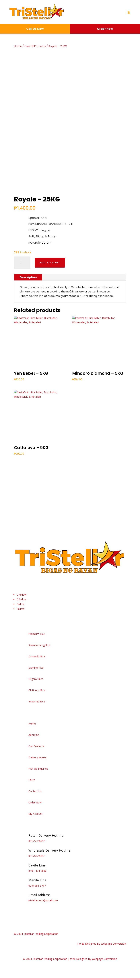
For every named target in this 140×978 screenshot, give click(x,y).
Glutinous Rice (36, 690)
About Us (33, 735)
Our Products (36, 746)
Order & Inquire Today (37, 507)
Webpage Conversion (113, 943)
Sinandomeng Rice (39, 645)
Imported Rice (36, 701)
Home (18, 46)
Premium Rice (36, 634)
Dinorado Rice (36, 656)
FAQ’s (31, 780)
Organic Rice (35, 679)
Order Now (35, 802)
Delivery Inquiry (37, 757)
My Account (35, 813)
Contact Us (35, 791)
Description (28, 277)
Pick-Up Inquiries (38, 768)
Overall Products (35, 46)
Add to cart (49, 262)
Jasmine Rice (35, 667)
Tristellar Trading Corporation (41, 933)
